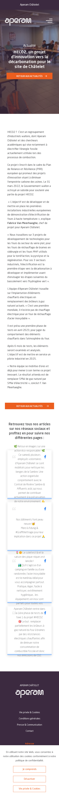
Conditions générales (29, 719)
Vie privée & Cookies (29, 789)
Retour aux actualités (29, 76)
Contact (29, 731)
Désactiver (29, 779)
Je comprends (30, 769)
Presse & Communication (29, 725)
